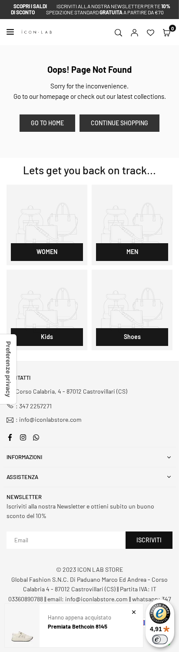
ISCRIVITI (149, 540)
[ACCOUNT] (134, 32)
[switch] (160, 639)
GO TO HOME (47, 123)
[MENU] (12, 32)
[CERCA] (118, 32)
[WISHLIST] (151, 32)
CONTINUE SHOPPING (119, 123)
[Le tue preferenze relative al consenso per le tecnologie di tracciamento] (8, 369)
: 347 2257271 (34, 406)
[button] (167, 32)
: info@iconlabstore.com (49, 420)
